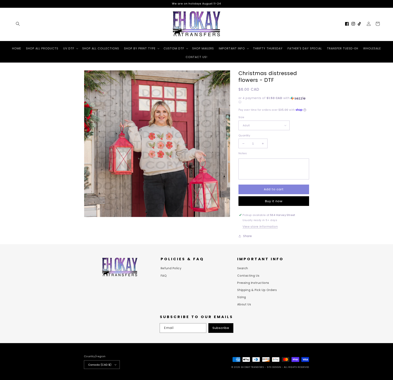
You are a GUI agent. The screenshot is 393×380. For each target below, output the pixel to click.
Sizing (241, 297)
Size (241, 117)
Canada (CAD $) (100, 365)
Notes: (242, 153)
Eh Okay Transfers (252, 367)
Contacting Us (248, 276)
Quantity (244, 135)
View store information (260, 227)
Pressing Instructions (253, 283)
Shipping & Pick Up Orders (257, 290)
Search (242, 268)
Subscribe (220, 328)
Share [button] (247, 236)
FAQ (164, 276)
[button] (17, 23)
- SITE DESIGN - (274, 367)
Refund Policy (171, 268)
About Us (244, 304)
